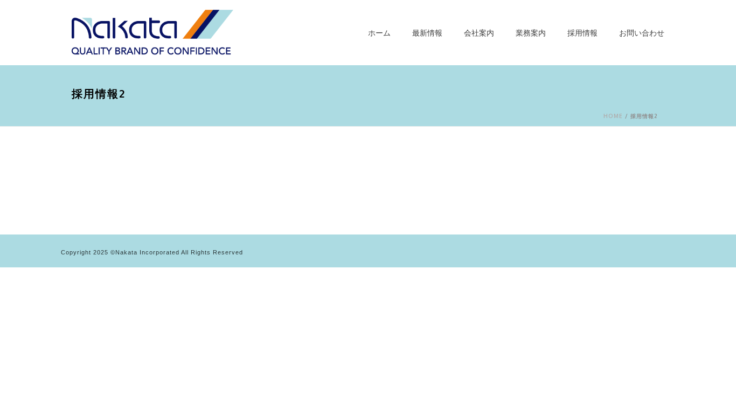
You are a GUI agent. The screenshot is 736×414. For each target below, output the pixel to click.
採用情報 (582, 32)
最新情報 (427, 32)
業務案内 (531, 32)
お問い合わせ (641, 32)
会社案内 (479, 32)
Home (613, 116)
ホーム (379, 32)
